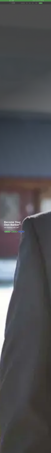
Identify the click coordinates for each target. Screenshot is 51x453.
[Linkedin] (12, 1)
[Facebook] (9, 1)
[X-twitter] (11, 1)
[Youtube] (13, 1)
